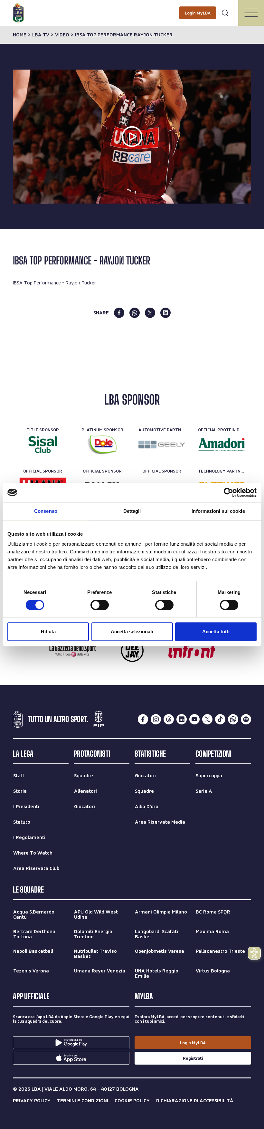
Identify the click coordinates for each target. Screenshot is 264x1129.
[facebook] (119, 313)
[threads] (169, 719)
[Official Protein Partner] (221, 444)
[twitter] (150, 313)
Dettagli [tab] (132, 511)
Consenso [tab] (45, 511)
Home (19, 34)
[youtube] (194, 719)
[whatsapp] (134, 313)
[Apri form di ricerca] (225, 13)
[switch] (99, 605)
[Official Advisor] (191, 650)
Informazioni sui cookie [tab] (218, 511)
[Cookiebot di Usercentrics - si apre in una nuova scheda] (228, 492)
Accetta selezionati (132, 631)
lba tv (40, 34)
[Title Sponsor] (42, 444)
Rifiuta (48, 631)
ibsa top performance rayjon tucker (124, 34)
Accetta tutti (216, 631)
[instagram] (156, 719)
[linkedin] (165, 313)
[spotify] (246, 719)
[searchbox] (132, 8)
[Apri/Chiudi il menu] (251, 13)
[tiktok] (220, 719)
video (62, 34)
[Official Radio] (132, 650)
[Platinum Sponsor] (102, 444)
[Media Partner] (72, 650)
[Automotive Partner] (161, 444)
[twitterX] (207, 719)
